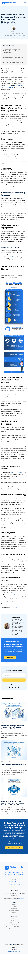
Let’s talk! (14, 607)
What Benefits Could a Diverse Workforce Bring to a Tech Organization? (11, 50)
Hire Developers (14, 908)
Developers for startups (14, 937)
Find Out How (10, 657)
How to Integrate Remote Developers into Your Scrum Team (13, 765)
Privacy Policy (14, 947)
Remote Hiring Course (14, 928)
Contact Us (14, 912)
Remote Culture (5, 11)
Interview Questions (14, 924)
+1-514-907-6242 (14, 885)
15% (12, 257)
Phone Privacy (14, 949)
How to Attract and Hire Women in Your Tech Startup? (13, 63)
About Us (14, 904)
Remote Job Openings (14, 910)
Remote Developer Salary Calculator (14, 926)
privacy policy (21, 898)
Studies (10, 454)
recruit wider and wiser (17, 472)
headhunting (17, 595)
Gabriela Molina (14, 32)
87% (12, 207)
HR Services (14, 906)
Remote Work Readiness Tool (14, 922)
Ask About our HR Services (14, 951)
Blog (14, 918)
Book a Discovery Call (14, 847)
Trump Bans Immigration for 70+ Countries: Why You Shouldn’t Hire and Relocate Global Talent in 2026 (12, 803)
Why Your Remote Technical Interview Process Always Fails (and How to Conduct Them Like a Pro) (12, 727)
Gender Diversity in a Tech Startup (13, 57)
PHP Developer (14, 935)
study (10, 155)
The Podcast (14, 920)
